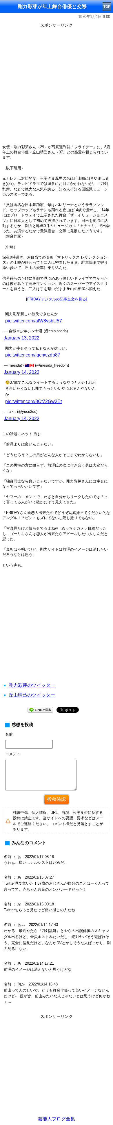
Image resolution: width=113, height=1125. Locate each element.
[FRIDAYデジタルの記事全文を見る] (56, 299)
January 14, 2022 (21, 372)
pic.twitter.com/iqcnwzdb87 (32, 354)
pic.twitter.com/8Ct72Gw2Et (33, 401)
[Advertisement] (56, 85)
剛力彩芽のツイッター (32, 685)
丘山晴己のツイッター (32, 695)
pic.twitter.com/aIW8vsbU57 (33, 320)
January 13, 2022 (21, 337)
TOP (106, 7)
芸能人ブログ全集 (56, 1118)
